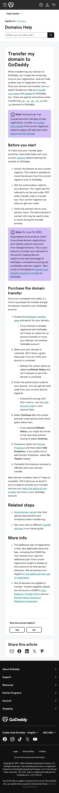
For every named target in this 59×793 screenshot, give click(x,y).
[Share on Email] (12, 651)
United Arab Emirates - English (18, 732)
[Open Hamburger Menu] (3, 5)
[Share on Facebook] (19, 651)
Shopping (7, 708)
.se (41, 100)
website (28, 93)
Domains (21, 21)
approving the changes (22, 133)
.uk (23, 100)
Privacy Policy (28, 751)
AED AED (48, 732)
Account (6, 700)
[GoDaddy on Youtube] (35, 740)
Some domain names (25, 512)
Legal (15, 751)
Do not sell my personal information (29, 757)
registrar (21, 158)
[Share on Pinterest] (42, 651)
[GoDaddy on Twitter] (27, 740)
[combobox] (26, 35)
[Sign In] (47, 5)
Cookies (42, 751)
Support (6, 677)
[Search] (51, 35)
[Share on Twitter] (34, 651)
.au (9, 104)
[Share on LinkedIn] (27, 651)
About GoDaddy (11, 669)
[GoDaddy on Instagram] (12, 740)
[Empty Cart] (54, 5)
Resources (7, 685)
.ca (27, 100)
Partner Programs (11, 693)
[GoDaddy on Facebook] (4, 740)
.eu (32, 100)
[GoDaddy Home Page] (15, 719)
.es (36, 100)
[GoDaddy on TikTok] (20, 740)
